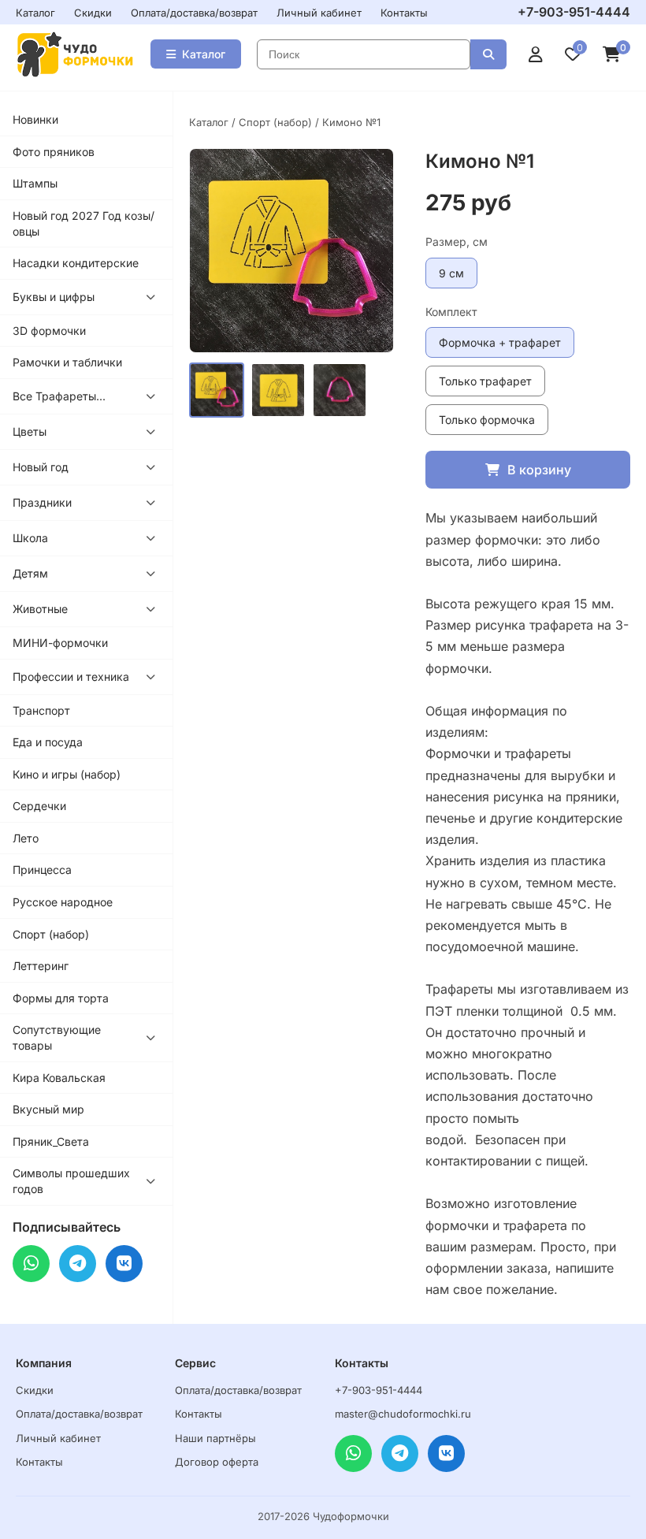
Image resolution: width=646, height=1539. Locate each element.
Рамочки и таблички (67, 362)
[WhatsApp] (31, 1263)
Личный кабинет (319, 12)
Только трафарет (485, 381)
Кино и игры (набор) (67, 774)
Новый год (41, 467)
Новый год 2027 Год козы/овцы (83, 223)
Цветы (29, 431)
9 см (451, 273)
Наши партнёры (215, 1438)
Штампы (35, 183)
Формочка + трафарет (500, 342)
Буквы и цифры (54, 296)
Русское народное (63, 902)
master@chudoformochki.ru (403, 1413)
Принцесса (42, 869)
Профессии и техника (71, 676)
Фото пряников (54, 151)
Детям (30, 573)
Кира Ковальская (59, 1077)
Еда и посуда (48, 742)
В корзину (539, 470)
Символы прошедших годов (71, 1180)
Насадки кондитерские (76, 263)
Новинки (35, 119)
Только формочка (487, 419)
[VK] (124, 1263)
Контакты (404, 12)
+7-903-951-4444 (574, 12)
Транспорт (41, 710)
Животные (40, 608)
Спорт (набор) (51, 934)
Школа (30, 538)
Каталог (35, 12)
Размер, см (456, 241)
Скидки (93, 12)
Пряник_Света (51, 1141)
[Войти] (535, 54)
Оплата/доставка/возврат (194, 12)
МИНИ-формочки (60, 642)
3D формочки (49, 330)
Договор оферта (216, 1461)
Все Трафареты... (59, 396)
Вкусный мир (48, 1109)
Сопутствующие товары (57, 1037)
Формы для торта (61, 998)
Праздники (42, 502)
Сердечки (39, 805)
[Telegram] (77, 1263)
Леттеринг (41, 965)
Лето (26, 838)
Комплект (451, 311)
